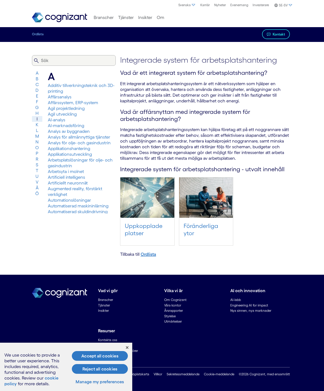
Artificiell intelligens (66, 177)
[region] (66, 367)
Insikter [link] (103, 310)
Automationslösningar (69, 200)
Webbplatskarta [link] (137, 374)
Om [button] (160, 17)
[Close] (127, 347)
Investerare (261, 5)
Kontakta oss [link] (107, 340)
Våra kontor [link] (172, 305)
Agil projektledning (66, 108)
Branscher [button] (104, 17)
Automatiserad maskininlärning (78, 205)
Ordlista (38, 34)
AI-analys (56, 119)
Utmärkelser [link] (173, 321)
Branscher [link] (105, 300)
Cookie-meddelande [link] (219, 374)
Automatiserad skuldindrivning (78, 211)
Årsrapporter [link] (173, 310)
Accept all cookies (99, 355)
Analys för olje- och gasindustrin (79, 142)
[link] (59, 18)
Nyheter (220, 5)
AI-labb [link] (235, 300)
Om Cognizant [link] (175, 300)
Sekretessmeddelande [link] (183, 374)
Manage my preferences (100, 381)
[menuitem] (187, 5)
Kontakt (279, 34)
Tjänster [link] (104, 305)
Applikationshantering (69, 148)
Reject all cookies (99, 369)
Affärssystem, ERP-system (73, 102)
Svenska (184, 5)
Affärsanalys (59, 96)
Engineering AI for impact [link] (249, 305)
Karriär (205, 5)
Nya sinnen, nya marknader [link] (250, 310)
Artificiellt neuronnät (68, 182)
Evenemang (239, 5)
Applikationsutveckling (70, 154)
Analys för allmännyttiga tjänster (79, 137)
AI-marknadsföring (66, 125)
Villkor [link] (158, 374)
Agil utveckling (62, 114)
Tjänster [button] (126, 17)
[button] (282, 5)
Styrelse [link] (170, 316)
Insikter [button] (145, 17)
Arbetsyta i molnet (66, 171)
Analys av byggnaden (69, 131)
